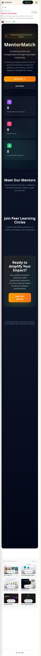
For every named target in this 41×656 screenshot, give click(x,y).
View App (12, 571)
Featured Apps (7, 11)
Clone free (29, 586)
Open (35, 12)
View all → (34, 561)
